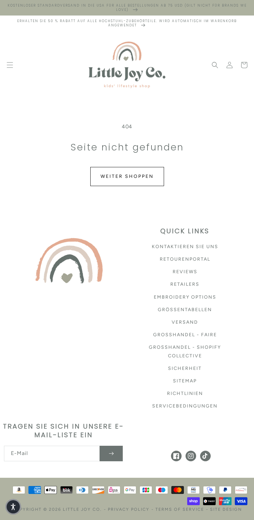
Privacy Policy (128, 509)
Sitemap (185, 381)
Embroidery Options (185, 297)
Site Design (226, 509)
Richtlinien (185, 393)
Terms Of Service (179, 509)
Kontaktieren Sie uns (185, 246)
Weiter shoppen (127, 176)
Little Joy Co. (82, 509)
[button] (10, 65)
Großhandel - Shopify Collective (185, 351)
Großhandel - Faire (185, 335)
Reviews (185, 272)
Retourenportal (185, 259)
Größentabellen (185, 309)
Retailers (184, 284)
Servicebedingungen (185, 406)
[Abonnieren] (111, 453)
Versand (185, 322)
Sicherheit (185, 368)
